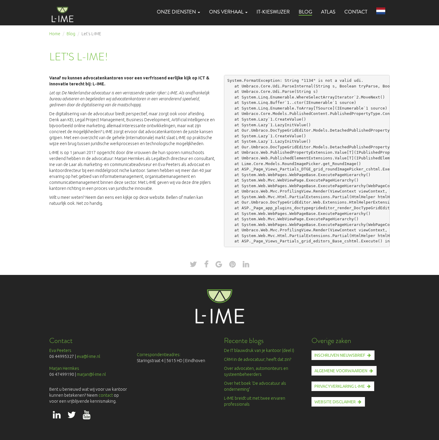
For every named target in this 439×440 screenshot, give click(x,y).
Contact (355, 12)
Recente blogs (244, 340)
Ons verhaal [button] (227, 12)
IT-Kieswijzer (273, 12)
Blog (305, 12)
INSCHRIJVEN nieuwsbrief (339, 355)
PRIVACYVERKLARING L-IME (339, 386)
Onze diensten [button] (177, 12)
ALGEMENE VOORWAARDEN (340, 370)
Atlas (328, 12)
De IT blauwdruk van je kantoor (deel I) (259, 350)
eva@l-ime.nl (89, 356)
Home (54, 33)
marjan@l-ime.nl (91, 374)
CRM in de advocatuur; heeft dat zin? (257, 359)
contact (106, 395)
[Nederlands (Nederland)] (380, 11)
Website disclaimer (335, 401)
